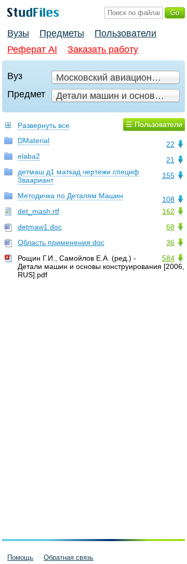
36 (170, 242)
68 (170, 227)
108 (168, 199)
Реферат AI (32, 49)
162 (168, 211)
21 (170, 160)
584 (168, 258)
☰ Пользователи (154, 124)
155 (168, 175)
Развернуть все (44, 125)
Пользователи (125, 33)
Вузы (18, 33)
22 (170, 144)
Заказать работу (103, 49)
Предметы (61, 33)
